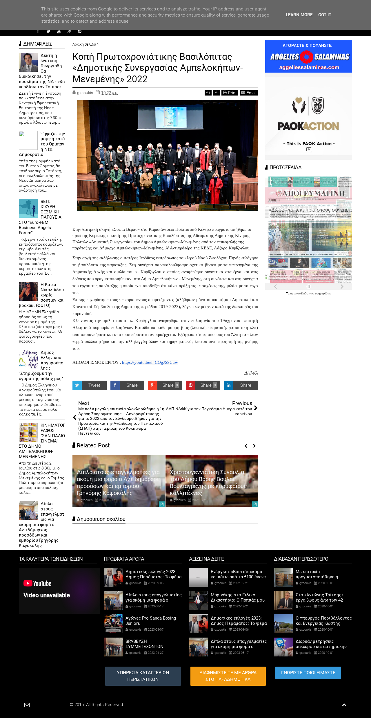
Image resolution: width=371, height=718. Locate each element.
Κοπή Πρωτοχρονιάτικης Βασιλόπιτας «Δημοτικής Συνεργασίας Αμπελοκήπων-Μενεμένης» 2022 (157, 67)
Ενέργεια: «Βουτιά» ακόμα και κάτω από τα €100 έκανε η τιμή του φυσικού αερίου (238, 577)
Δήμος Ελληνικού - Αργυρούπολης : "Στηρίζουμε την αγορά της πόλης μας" (41, 365)
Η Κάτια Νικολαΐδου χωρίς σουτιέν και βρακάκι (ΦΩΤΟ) (41, 295)
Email (252, 92)
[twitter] (48, 31)
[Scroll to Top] (344, 705)
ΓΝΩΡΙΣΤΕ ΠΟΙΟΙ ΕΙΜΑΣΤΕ (308, 672)
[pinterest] (79, 31)
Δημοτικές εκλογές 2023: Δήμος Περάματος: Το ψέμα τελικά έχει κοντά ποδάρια (153, 577)
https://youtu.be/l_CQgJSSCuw (150, 362)
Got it (324, 14)
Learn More (299, 14)
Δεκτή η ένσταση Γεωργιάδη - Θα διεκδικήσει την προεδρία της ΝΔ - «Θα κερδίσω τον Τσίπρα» (42, 71)
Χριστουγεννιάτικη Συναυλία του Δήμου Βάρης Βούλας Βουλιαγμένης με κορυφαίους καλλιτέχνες (208, 482)
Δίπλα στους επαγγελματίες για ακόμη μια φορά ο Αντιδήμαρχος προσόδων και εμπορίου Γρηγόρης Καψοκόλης (118, 482)
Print (232, 92)
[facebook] (38, 31)
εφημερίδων (323, 293)
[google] (69, 31)
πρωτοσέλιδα (299, 293)
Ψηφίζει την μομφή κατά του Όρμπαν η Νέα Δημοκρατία (42, 144)
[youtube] (58, 31)
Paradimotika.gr (54, 704)
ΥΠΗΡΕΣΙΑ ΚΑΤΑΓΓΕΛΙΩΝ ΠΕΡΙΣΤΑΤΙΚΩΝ (143, 676)
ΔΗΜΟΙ (251, 373)
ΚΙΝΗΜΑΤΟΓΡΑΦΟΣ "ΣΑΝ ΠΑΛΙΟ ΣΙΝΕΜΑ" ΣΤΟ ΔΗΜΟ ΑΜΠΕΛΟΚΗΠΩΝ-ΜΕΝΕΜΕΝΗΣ (42, 441)
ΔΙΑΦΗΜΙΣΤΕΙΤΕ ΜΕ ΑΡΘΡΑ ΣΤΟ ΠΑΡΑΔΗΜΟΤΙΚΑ (228, 676)
